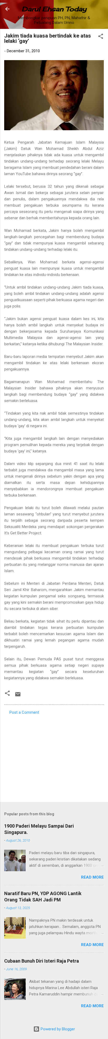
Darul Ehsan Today (54, 9)
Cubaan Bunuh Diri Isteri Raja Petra (41, 961)
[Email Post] (18, 696)
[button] (101, 37)
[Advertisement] (54, 756)
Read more (92, 877)
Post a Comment (24, 712)
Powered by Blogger (57, 1029)
